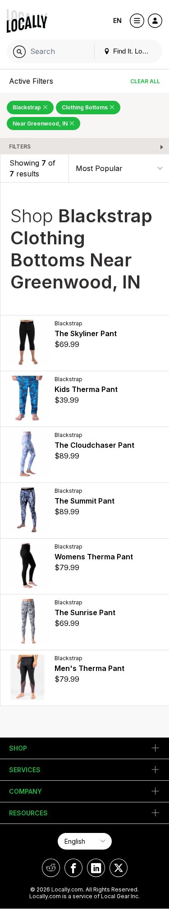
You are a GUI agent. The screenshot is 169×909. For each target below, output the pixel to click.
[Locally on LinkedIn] (96, 868)
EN (117, 20)
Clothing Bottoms (85, 107)
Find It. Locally (133, 51)
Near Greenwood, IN (41, 123)
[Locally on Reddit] (51, 868)
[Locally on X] (119, 868)
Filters (20, 146)
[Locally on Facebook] (73, 868)
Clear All (145, 81)
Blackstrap (27, 107)
